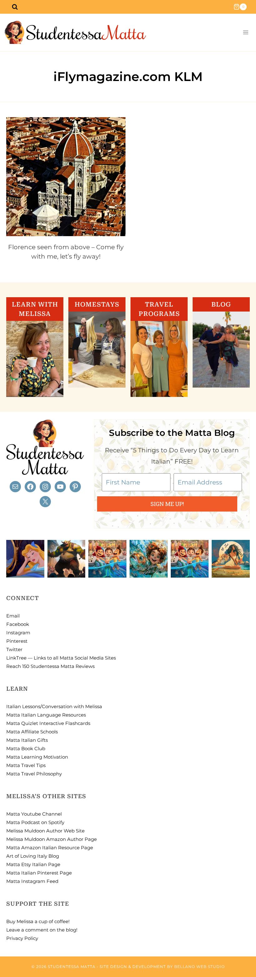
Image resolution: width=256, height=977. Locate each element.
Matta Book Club (25, 748)
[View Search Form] (14, 7)
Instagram (18, 633)
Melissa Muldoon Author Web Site (45, 831)
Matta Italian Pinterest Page (39, 873)
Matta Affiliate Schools (32, 732)
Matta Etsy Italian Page (33, 864)
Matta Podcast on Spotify (35, 822)
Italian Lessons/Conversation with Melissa (54, 706)
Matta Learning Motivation (37, 757)
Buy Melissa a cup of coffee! (38, 921)
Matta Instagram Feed (32, 881)
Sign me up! (167, 504)
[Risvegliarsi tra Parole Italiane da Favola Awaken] (25, 559)
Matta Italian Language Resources (46, 715)
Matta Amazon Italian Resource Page (49, 848)
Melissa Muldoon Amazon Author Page (51, 839)
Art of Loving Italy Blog (32, 856)
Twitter (14, 649)
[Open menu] (245, 32)
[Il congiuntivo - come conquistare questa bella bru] (66, 559)
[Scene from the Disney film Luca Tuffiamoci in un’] (107, 559)
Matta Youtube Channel (34, 814)
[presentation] (66, 176)
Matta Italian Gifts (27, 740)
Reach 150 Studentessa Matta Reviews (50, 666)
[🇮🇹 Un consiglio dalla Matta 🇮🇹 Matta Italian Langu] (149, 559)
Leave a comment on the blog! (41, 930)
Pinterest (16, 641)
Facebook (17, 624)
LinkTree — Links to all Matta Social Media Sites (61, 658)
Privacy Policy (22, 938)
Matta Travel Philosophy (34, 774)
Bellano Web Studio (199, 966)
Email (13, 616)
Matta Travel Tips (26, 765)
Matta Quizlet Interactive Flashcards (48, 723)
